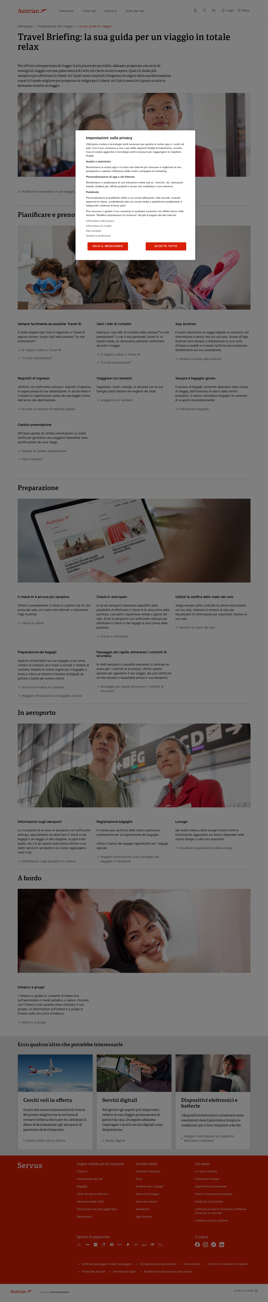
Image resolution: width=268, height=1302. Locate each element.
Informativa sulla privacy (100, 220)
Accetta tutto (166, 246)
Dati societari (93, 230)
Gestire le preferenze (98, 235)
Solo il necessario (107, 246)
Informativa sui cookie (98, 225)
